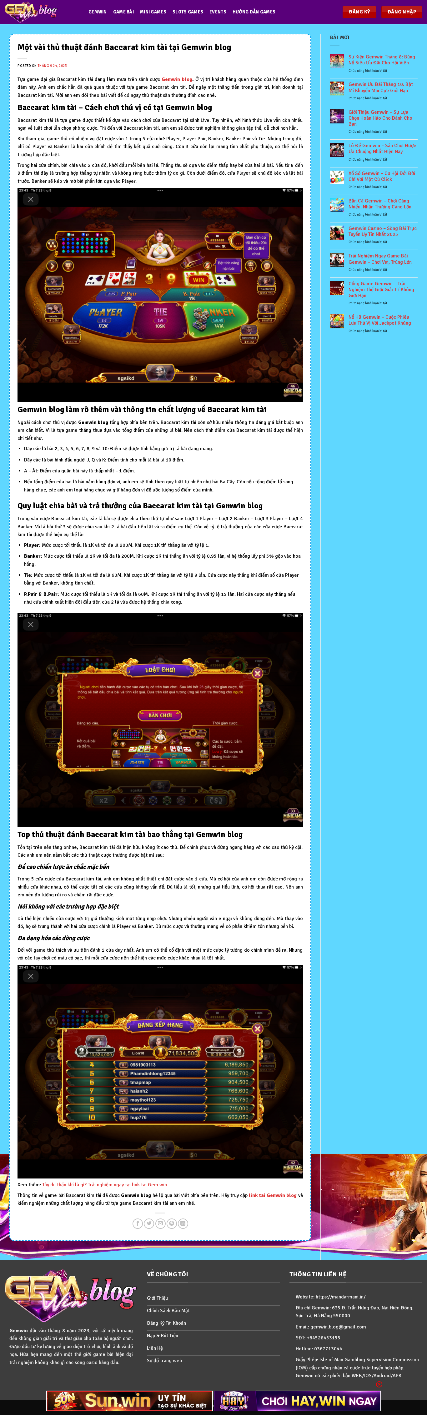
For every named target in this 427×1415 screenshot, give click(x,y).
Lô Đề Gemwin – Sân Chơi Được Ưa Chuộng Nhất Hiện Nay (382, 149)
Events (217, 12)
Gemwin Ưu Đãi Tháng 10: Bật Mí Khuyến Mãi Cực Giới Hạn (381, 87)
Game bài (123, 12)
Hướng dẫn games (254, 12)
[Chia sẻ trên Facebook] (138, 1223)
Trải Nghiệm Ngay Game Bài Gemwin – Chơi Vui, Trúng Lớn (380, 259)
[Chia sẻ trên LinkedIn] (183, 1223)
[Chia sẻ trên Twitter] (149, 1223)
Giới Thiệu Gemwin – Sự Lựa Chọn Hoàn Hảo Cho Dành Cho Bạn (380, 118)
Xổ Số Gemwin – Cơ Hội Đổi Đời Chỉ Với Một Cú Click (382, 176)
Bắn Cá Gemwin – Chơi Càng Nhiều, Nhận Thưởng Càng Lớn (380, 204)
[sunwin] (129, 1401)
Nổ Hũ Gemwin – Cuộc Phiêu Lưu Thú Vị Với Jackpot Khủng (380, 320)
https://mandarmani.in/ (341, 1297)
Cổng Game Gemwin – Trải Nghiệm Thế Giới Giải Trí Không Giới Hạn (381, 290)
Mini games (153, 12)
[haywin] (297, 1401)
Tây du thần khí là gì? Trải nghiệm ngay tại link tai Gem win (104, 1185)
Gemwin (97, 12)
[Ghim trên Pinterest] (172, 1223)
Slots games (188, 12)
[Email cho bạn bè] (160, 1223)
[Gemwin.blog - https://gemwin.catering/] (40, 12)
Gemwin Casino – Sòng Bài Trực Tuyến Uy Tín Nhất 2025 (383, 231)
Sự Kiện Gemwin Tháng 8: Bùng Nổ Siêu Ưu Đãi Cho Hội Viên (382, 60)
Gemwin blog (177, 79)
